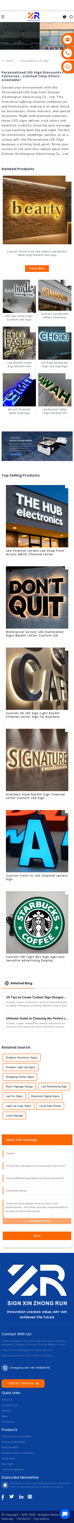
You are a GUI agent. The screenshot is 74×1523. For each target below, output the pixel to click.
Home (9, 60)
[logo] (34, 16)
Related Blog (21, 983)
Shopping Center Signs (20, 1077)
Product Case (9, 1405)
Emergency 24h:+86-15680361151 (30, 1367)
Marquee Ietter (10, 1447)
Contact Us (8, 1421)
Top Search (41, 1519)
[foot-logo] (37, 1285)
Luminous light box (13, 1469)
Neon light (7, 1464)
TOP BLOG (23, 1519)
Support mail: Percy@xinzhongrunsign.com (27, 1350)
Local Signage (14, 1115)
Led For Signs (14, 1096)
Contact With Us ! (21, 1383)
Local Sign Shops (50, 1106)
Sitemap (7, 1519)
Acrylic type (8, 1458)
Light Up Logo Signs (18, 1106)
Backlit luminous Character (18, 1453)
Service (6, 1410)
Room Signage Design (19, 1086)
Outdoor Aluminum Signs (21, 1057)
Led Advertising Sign (54, 1086)
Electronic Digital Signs (45, 1096)
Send (37, 1236)
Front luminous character (16, 1436)
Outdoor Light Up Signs (20, 1067)
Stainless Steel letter (13, 1442)
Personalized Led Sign (35, 60)
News (5, 1416)
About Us (7, 1399)
